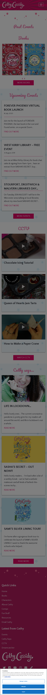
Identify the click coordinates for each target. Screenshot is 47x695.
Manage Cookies (23, 681)
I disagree (23, 686)
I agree (23, 691)
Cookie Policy (7, 676)
